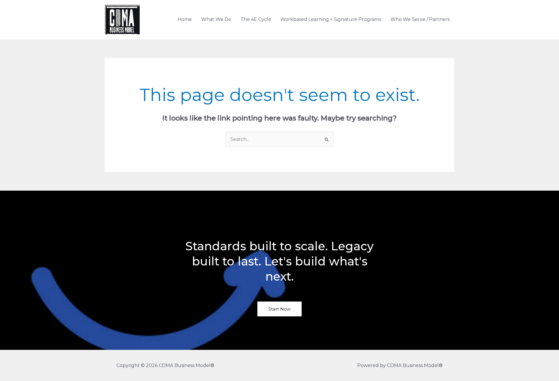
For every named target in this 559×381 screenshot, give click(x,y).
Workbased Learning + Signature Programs (330, 19)
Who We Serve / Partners (420, 19)
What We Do (216, 19)
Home (185, 19)
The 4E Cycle (255, 19)
